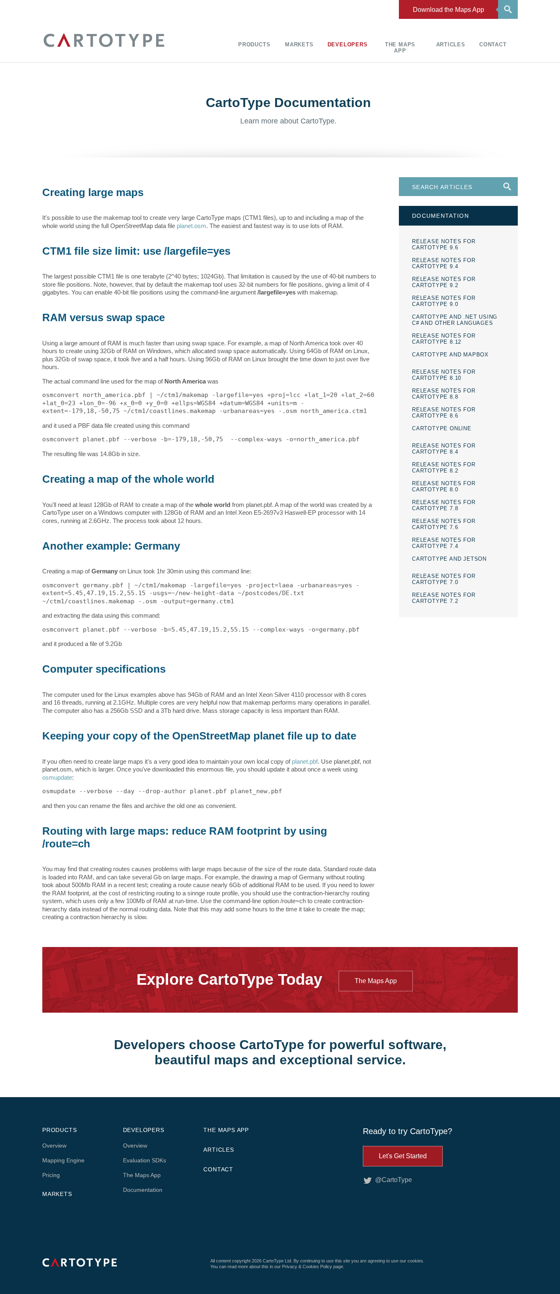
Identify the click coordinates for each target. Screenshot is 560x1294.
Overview (54, 1145)
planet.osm (191, 225)
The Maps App (400, 47)
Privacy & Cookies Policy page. (313, 1266)
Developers (348, 44)
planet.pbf (305, 761)
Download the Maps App (448, 9)
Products (254, 44)
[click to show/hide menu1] (506, 8)
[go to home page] (103, 48)
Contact (493, 44)
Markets (299, 44)
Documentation (142, 1190)
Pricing (51, 1175)
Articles (450, 44)
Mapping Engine (63, 1160)
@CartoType (393, 1179)
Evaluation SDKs (144, 1160)
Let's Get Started (403, 1156)
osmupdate (57, 777)
